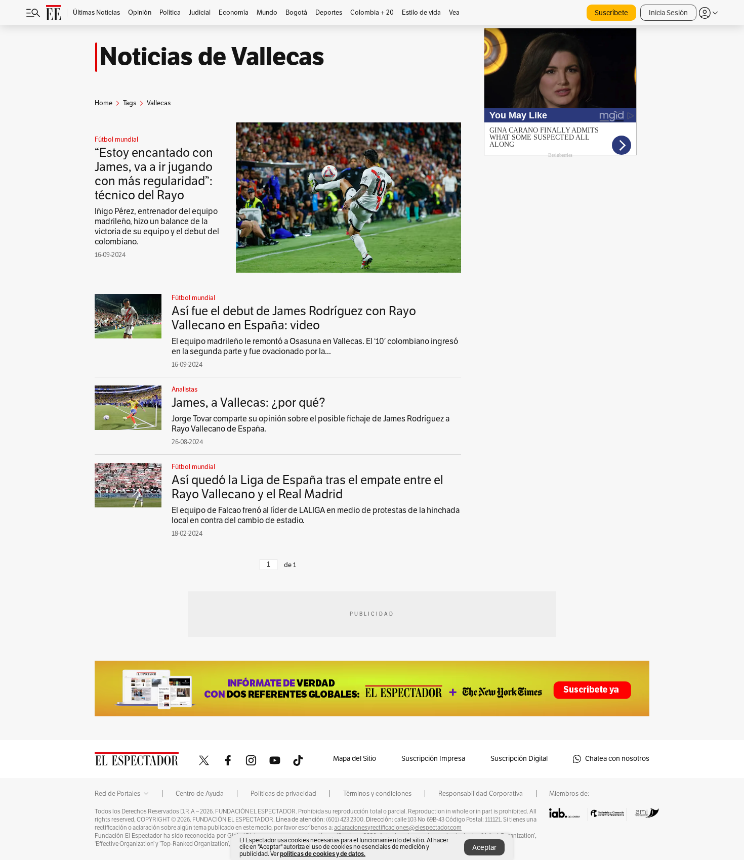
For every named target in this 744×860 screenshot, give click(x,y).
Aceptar (484, 847)
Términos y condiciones (377, 793)
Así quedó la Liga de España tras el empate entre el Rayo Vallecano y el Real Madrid (307, 487)
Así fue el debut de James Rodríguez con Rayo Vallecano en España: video (294, 318)
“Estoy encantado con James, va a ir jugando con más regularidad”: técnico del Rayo (154, 174)
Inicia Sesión (668, 13)
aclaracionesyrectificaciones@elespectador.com (398, 827)
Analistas (184, 389)
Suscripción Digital (519, 758)
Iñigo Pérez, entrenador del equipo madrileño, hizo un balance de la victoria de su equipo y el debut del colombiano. (157, 226)
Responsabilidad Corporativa (480, 793)
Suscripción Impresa (433, 758)
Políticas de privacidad (283, 793)
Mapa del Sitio (354, 758)
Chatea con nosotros (617, 758)
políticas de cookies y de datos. (322, 853)
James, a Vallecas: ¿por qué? (248, 402)
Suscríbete (611, 13)
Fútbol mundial (116, 140)
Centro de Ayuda (200, 793)
